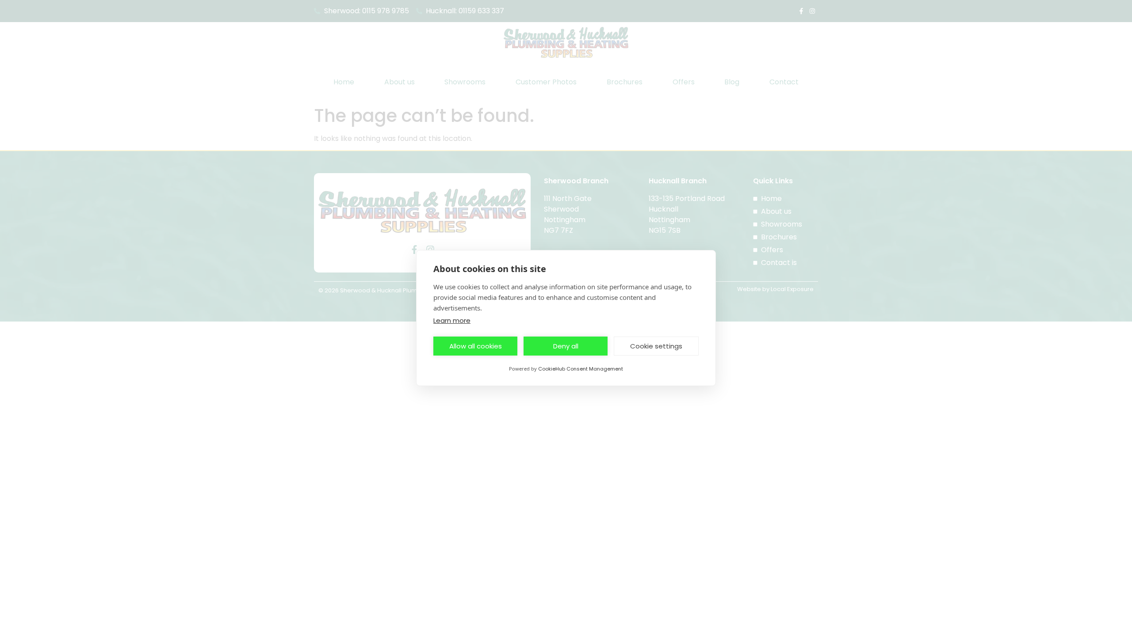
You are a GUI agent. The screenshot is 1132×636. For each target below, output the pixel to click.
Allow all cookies (475, 346)
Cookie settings (656, 346)
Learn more (451, 320)
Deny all (565, 346)
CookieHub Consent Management (580, 368)
